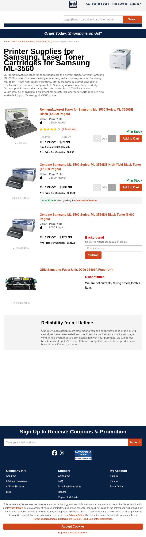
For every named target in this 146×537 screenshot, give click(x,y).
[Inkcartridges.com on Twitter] (62, 454)
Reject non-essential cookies (73, 532)
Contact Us (64, 476)
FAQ (60, 481)
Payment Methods (68, 497)
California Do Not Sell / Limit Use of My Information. (85, 519)
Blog (8, 491)
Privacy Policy (15, 508)
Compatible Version (86, 200)
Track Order (119, 3)
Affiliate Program (15, 486)
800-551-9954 (100, 3)
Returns (62, 491)
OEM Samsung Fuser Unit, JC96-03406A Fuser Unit (76, 269)
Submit (93, 255)
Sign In (114, 476)
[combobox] (102, 19)
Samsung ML (44, 41)
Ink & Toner (18, 41)
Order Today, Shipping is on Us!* (73, 33)
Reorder (114, 481)
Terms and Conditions (45, 519)
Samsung (30, 41)
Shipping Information (69, 486)
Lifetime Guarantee (16, 481)
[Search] (68, 19)
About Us (11, 476)
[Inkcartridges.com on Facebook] (54, 454)
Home (7, 41)
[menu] (73, 25)
